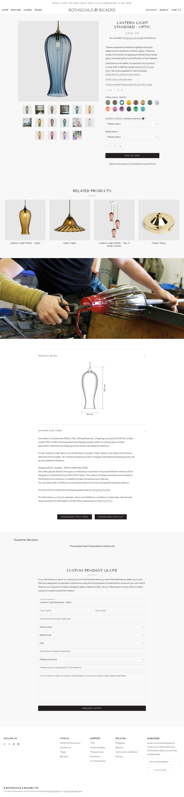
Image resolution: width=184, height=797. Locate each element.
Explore (16, 10)
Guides (28, 10)
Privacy (119, 756)
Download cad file (111, 517)
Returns (119, 747)
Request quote (92, 708)
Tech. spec (147, 84)
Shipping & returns (130, 84)
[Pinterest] (122, 90)
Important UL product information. (123, 74)
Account (151, 10)
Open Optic (69, 243)
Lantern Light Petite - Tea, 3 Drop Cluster (114, 244)
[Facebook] (115, 90)
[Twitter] (118, 90)
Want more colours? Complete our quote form (132, 163)
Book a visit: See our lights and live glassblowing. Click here (92, 3)
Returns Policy (105, 500)
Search (164, 10)
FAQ (92, 743)
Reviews (64, 756)
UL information (98, 761)
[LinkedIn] (18, 744)
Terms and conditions (126, 752)
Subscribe (160, 770)
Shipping (120, 743)
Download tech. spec (74, 517)
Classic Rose (159, 243)
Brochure (95, 756)
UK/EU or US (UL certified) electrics (123, 118)
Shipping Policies (101, 490)
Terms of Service (70, 791)
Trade (38, 10)
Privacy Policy (54, 791)
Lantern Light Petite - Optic (25, 243)
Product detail (112, 84)
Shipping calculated (133, 38)
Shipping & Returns (50, 431)
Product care (96, 752)
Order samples (97, 747)
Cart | (176, 10)
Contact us (65, 747)
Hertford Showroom (70, 743)
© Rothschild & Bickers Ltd (21, 788)
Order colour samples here (118, 79)
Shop (5, 10)
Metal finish (111, 131)
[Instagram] (4, 744)
